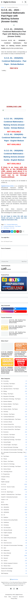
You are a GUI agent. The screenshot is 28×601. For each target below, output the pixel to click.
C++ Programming (14, 474)
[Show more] (23, 231)
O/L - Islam (14, 547)
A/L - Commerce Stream (14, 421)
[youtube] (20, 311)
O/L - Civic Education (14, 527)
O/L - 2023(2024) (14, 512)
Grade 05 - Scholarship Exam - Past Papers (14, 494)
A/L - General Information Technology (14, 447)
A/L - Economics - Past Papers (14, 434)
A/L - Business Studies (14, 406)
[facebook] (7, 308)
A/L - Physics (14, 458)
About (9, 596)
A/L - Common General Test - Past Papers (14, 429)
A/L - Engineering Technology (14, 437)
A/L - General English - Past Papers (14, 444)
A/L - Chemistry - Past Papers (14, 414)
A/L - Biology (14, 391)
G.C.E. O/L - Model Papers (14, 491)
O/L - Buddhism (14, 517)
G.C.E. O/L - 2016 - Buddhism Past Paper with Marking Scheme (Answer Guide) (17, 321)
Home (2, 7)
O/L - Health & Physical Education (14, 537)
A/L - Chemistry (14, 411)
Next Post (24, 261)
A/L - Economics (14, 432)
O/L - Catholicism (14, 522)
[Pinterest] (17, 231)
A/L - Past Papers (5, 228)
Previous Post (5, 261)
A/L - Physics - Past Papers (14, 461)
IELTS (14, 502)
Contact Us (15, 596)
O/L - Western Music (14, 565)
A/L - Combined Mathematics (11, 7)
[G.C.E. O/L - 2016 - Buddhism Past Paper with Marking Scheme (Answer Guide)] (4, 321)
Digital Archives (9, 2)
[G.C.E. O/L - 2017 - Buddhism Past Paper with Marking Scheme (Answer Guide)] (4, 333)
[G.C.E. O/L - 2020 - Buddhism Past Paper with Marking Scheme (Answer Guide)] (4, 327)
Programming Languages (14, 568)
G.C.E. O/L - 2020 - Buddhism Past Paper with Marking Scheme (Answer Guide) (17, 327)
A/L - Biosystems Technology (14, 396)
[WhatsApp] (15, 231)
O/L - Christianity (14, 525)
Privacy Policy (14, 598)
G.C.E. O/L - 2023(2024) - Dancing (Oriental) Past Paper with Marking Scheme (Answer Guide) (21, 369)
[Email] (20, 231)
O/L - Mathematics (14, 550)
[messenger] (20, 308)
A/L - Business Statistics (14, 401)
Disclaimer (21, 596)
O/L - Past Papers (14, 555)
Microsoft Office (14, 504)
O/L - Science (14, 560)
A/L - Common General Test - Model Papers (14, 426)
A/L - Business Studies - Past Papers (14, 409)
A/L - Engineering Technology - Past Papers (14, 439)
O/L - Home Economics (14, 542)
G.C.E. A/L (12, 228)
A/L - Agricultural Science (14, 386)
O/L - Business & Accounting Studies (14, 519)
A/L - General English (14, 442)
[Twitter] (12, 231)
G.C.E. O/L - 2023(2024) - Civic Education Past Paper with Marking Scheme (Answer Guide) (21, 354)
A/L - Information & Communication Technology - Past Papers (14, 453)
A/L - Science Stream (14, 469)
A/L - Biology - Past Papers (14, 393)
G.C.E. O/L (14, 489)
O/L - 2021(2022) (14, 507)
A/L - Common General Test (14, 424)
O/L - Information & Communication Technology (14, 545)
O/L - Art (14, 514)
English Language (14, 481)
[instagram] (7, 311)
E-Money (14, 479)
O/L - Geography (14, 535)
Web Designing (14, 573)
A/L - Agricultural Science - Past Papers (14, 388)
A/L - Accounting (14, 381)
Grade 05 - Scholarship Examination (14, 497)
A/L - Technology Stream (14, 471)
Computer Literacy (14, 476)
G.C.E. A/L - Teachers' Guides (14, 486)
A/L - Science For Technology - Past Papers (14, 466)
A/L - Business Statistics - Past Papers (14, 404)
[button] (1, 2)
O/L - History (14, 540)
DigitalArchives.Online (7, 186)
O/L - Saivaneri (14, 558)
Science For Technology (14, 570)
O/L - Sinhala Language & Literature (14, 563)
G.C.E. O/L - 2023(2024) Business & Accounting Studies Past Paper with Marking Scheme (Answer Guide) (7, 370)
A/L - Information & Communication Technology (14, 449)
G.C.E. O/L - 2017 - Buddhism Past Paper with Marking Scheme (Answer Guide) (17, 333)
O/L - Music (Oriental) (14, 553)
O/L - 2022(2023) (14, 509)
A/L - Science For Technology (14, 463)
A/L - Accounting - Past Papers (14, 383)
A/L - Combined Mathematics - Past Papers (11, 226)
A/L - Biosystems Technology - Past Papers (14, 398)
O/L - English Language (14, 532)
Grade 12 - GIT (14, 499)
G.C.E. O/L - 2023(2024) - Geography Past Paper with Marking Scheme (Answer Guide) (7, 354)
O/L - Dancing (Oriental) (14, 530)
